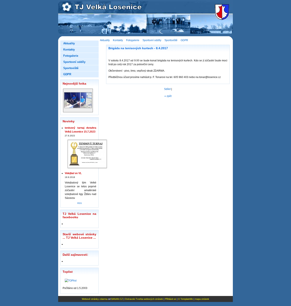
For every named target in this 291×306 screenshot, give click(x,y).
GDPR (184, 40)
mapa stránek (202, 299)
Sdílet (167, 89)
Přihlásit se (170, 299)
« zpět (167, 96)
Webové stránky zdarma (94, 299)
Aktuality (105, 40)
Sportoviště (170, 40)
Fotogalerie (132, 40)
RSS (79, 203)
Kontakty (118, 40)
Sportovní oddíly (152, 40)
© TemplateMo (185, 299)
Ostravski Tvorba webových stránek (144, 299)
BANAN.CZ (117, 299)
